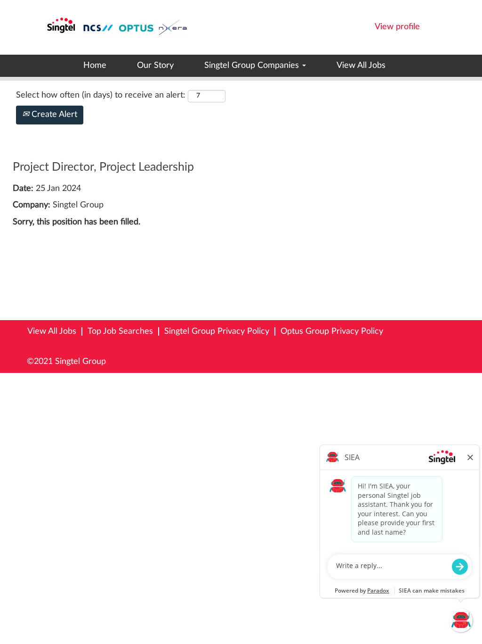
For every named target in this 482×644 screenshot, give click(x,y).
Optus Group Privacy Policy (332, 331)
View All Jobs (361, 65)
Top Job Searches (120, 331)
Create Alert (53, 114)
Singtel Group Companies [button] (252, 65)
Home (94, 65)
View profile (397, 27)
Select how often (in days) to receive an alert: (100, 95)
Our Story (155, 65)
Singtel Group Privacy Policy (216, 331)
